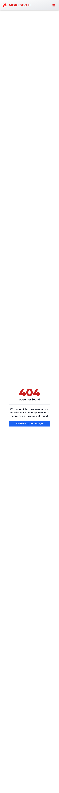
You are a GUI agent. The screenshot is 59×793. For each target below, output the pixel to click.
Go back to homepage (29, 423)
